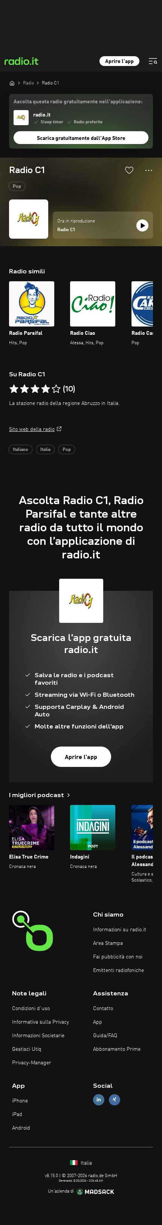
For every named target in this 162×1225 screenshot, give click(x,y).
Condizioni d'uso (31, 1008)
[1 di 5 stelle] (14, 389)
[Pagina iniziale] (12, 83)
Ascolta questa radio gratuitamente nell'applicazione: (78, 101)
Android (21, 1128)
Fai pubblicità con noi (117, 957)
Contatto (103, 1008)
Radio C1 (66, 230)
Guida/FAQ (105, 1035)
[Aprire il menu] (152, 61)
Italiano (20, 450)
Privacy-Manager (31, 1063)
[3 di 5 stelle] (35, 389)
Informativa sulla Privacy (40, 1022)
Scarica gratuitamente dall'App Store (81, 138)
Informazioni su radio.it (119, 929)
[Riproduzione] (142, 225)
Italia (45, 450)
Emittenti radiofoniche (118, 970)
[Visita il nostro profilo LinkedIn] (99, 1100)
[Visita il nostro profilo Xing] (115, 1100)
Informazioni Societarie (38, 1035)
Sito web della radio (32, 429)
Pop (17, 186)
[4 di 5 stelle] (45, 389)
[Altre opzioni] (148, 170)
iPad (17, 1114)
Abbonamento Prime (117, 1049)
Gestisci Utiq (26, 1049)
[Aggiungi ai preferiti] (129, 170)
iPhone (20, 1101)
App (97, 1022)
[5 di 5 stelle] (56, 389)
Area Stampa (108, 943)
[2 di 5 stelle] (24, 389)
